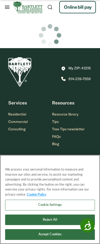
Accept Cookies (50, 234)
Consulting (17, 129)
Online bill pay (77, 7)
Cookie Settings (50, 205)
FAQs (56, 136)
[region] (50, 199)
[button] (76, 69)
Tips (55, 121)
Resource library (65, 114)
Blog (55, 144)
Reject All (50, 219)
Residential (17, 114)
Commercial (18, 121)
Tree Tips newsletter (68, 129)
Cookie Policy (36, 194)
